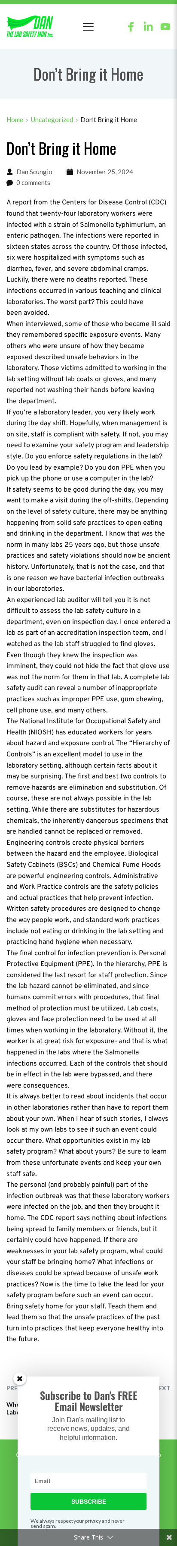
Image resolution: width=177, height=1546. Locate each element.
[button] (88, 26)
